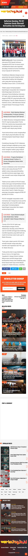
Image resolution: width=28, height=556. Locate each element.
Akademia (2, 489)
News (9, 273)
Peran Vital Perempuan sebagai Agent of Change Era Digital (18, 479)
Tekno (2, 494)
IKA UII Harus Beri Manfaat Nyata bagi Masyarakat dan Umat (11, 391)
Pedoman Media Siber (22, 547)
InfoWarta (14, 489)
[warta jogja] (14, 544)
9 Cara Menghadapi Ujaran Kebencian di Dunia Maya (18, 471)
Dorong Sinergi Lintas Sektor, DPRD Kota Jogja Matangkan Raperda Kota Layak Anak (13, 321)
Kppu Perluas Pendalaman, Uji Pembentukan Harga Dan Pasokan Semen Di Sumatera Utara (18, 507)
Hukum (10, 489)
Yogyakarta (13, 494)
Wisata (9, 494)
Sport (23, 492)
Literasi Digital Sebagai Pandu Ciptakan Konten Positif (18, 455)
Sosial (19, 492)
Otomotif (5, 492)
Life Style (24, 489)
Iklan (14, 549)
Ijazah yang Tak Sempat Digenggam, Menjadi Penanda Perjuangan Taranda (18, 522)
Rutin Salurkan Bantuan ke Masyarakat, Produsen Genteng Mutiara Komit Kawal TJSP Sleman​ (14, 114)
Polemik (10, 492)
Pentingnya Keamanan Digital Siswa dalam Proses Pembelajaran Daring (19, 463)
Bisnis (6, 489)
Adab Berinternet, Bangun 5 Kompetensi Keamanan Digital (18, 447)
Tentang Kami (13, 547)
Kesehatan (19, 489)
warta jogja (17, 553)
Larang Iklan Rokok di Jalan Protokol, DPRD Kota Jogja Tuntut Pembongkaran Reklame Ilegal (14, 363)
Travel (5, 494)
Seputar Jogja (15, 492)
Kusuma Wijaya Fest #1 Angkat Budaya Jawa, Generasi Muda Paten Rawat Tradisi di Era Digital (13, 334)
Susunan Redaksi (5, 547)
